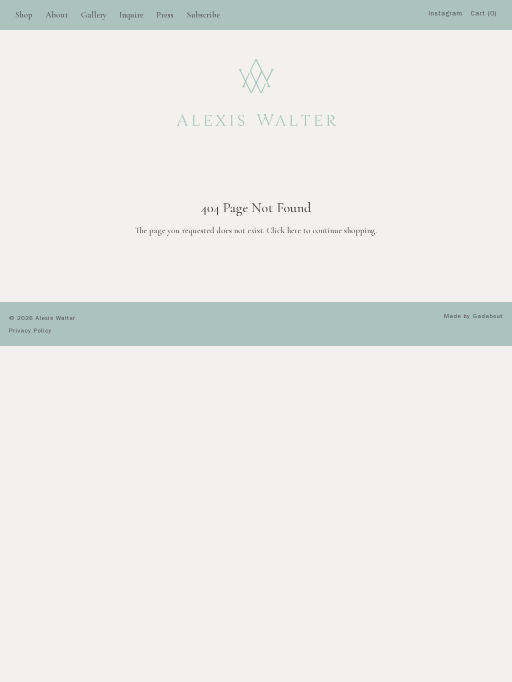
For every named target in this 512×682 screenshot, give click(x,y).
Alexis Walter (56, 319)
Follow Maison (448, 69)
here (294, 230)
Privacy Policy (30, 332)
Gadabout (487, 317)
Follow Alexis (448, 49)
